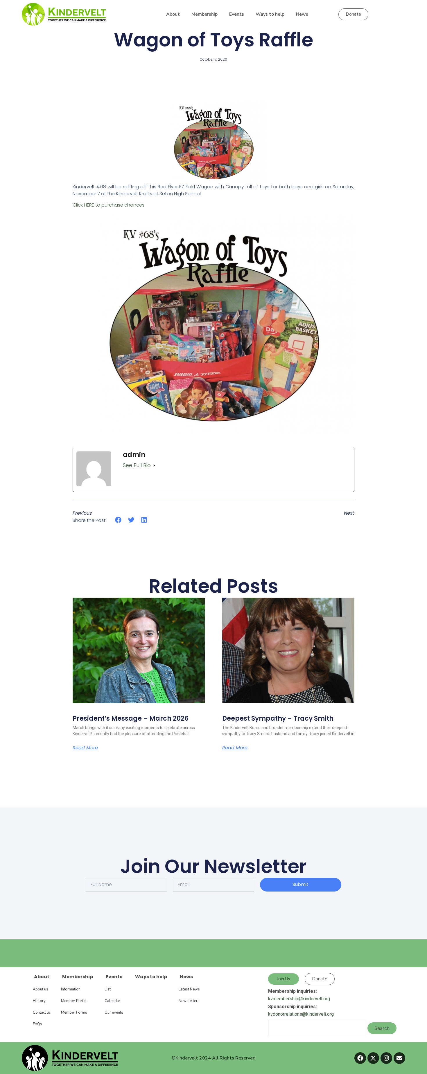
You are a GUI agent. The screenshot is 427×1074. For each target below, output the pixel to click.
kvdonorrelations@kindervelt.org (301, 1014)
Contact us (42, 1012)
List (108, 989)
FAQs (37, 1024)
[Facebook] (360, 1058)
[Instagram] (386, 1058)
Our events (114, 1012)
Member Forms (74, 1012)
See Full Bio (137, 465)
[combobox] (316, 1028)
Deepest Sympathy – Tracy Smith (277, 718)
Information (70, 989)
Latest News (189, 989)
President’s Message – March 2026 (131, 718)
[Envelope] (399, 1058)
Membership (204, 14)
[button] (118, 520)
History (39, 1001)
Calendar (112, 1001)
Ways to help (270, 14)
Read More (85, 748)
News (302, 14)
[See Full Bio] (154, 465)
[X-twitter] (373, 1058)
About (173, 14)
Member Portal (74, 1001)
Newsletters (189, 1001)
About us (40, 989)
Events (236, 14)
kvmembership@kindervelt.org (299, 998)
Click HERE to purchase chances (108, 205)
